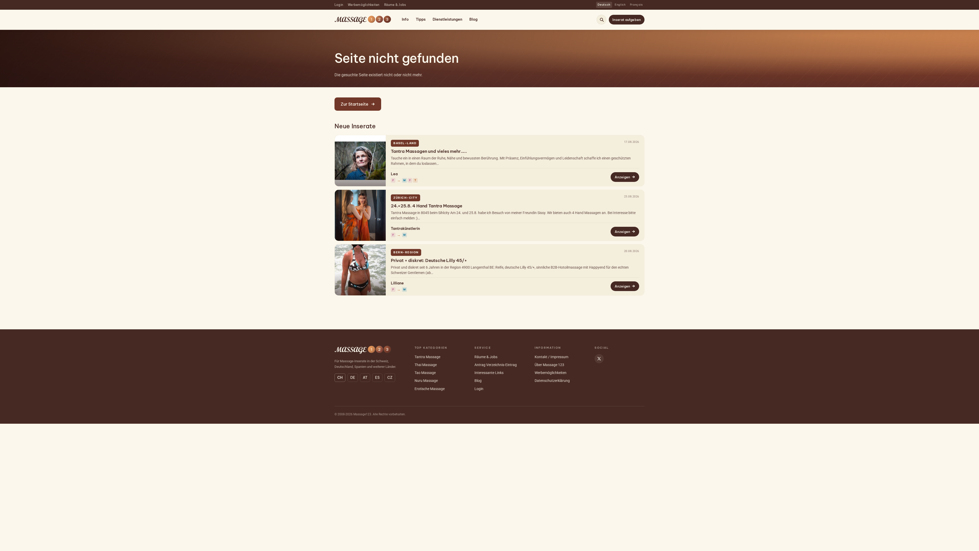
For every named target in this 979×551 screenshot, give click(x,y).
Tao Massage (425, 373)
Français (636, 4)
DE (352, 377)
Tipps (421, 19)
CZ (389, 377)
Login (338, 5)
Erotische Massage (430, 389)
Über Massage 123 (549, 365)
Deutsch (604, 4)
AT (365, 377)
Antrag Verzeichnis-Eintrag (495, 365)
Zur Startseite (354, 104)
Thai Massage (426, 365)
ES (377, 377)
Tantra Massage (427, 357)
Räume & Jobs (395, 5)
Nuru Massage (426, 381)
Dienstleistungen (447, 19)
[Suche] (602, 19)
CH (340, 377)
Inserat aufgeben (626, 20)
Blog (473, 19)
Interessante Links (489, 373)
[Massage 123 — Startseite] (362, 20)
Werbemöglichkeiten (363, 5)
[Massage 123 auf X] (599, 358)
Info (405, 19)
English (620, 4)
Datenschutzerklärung (552, 381)
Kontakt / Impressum (551, 357)
